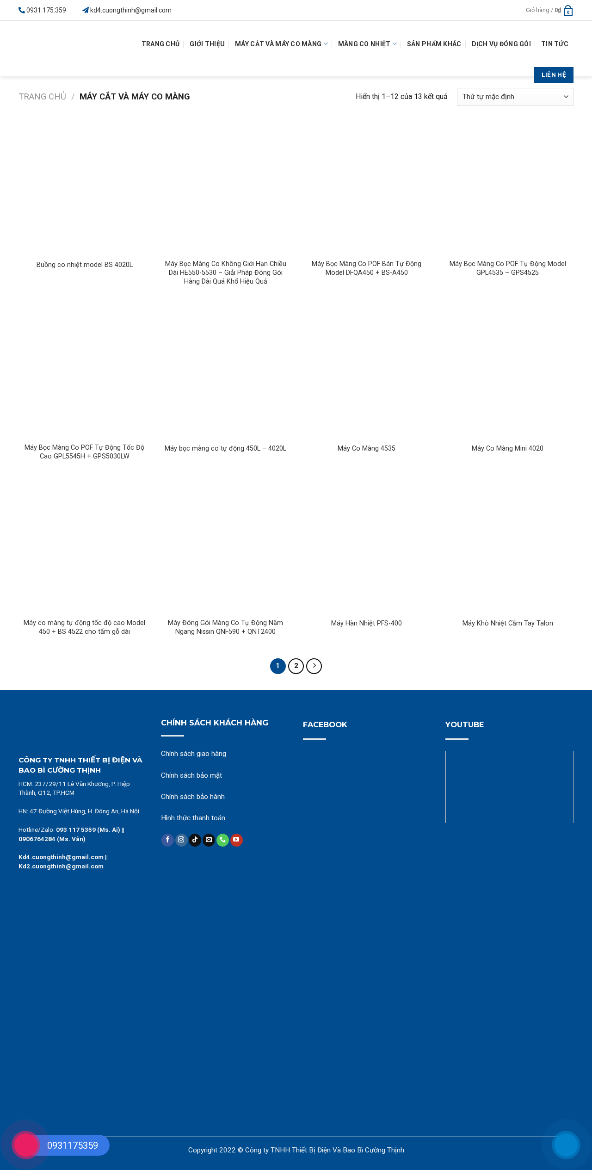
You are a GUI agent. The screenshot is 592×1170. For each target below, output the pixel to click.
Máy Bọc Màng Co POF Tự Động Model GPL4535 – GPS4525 (508, 268)
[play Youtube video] (509, 787)
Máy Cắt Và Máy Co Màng (278, 44)
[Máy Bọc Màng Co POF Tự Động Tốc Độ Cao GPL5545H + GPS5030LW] (84, 372)
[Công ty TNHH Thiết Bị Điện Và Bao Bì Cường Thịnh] (52, 48)
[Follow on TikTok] (195, 840)
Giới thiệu (207, 44)
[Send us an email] (209, 840)
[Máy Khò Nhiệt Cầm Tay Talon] (508, 547)
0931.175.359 (46, 10)
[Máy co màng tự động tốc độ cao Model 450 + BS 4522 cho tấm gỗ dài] (84, 547)
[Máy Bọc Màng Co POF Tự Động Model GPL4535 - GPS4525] (508, 188)
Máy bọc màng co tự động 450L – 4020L (225, 448)
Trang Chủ (161, 44)
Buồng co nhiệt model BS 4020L (85, 265)
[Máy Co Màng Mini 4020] (508, 372)
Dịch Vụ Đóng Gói (501, 44)
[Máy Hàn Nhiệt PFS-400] (366, 547)
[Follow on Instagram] (181, 840)
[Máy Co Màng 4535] (366, 372)
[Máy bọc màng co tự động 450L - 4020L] (225, 372)
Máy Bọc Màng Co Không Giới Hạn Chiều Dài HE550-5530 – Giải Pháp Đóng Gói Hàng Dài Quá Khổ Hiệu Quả (225, 272)
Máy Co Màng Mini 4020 (507, 448)
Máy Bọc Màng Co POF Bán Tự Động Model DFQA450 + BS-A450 (366, 268)
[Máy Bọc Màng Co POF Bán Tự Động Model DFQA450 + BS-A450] (366, 188)
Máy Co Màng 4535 (366, 448)
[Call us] (222, 840)
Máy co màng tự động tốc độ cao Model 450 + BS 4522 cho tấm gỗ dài (84, 627)
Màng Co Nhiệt (364, 44)
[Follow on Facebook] (167, 840)
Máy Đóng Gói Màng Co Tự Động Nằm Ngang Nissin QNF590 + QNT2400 (225, 627)
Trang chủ (42, 96)
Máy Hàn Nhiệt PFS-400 (366, 623)
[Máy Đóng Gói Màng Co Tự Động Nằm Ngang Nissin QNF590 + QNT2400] (225, 547)
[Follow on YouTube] (236, 840)
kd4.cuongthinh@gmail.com (131, 10)
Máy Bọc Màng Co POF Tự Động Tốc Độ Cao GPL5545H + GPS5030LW (84, 452)
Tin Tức (554, 44)
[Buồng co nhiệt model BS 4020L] (84, 188)
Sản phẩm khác (434, 44)
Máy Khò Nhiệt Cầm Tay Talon (507, 623)
